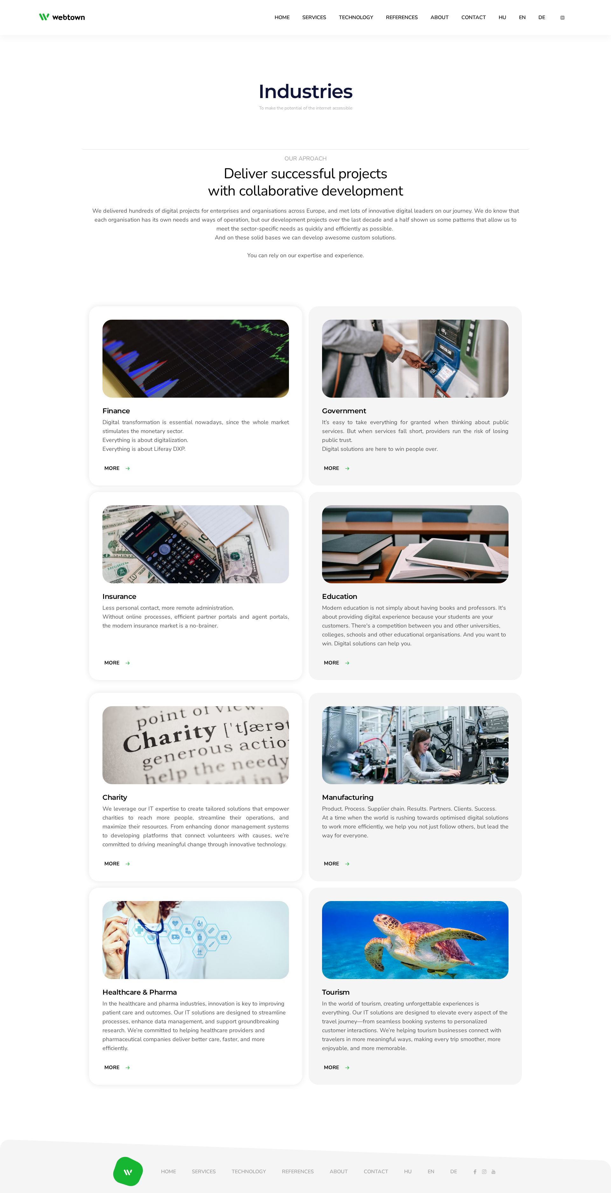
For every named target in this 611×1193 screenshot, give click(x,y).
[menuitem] (282, 17)
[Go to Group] (64, 18)
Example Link (102, 309)
